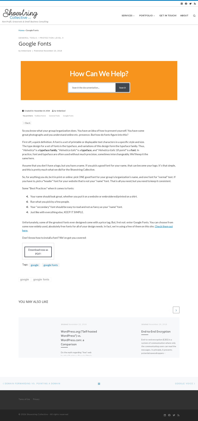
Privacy (36, 399)
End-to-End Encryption (156, 331)
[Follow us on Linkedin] (182, 3)
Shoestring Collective (37, 414)
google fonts (50, 265)
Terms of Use (24, 399)
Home (21, 30)
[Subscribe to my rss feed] (195, 3)
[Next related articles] (176, 310)
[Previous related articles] (169, 310)
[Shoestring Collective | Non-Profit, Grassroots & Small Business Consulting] (20, 13)
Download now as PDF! (38, 251)
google (35, 265)
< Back (26, 122)
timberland (26, 51)
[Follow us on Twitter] (190, 3)
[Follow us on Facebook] (186, 3)
